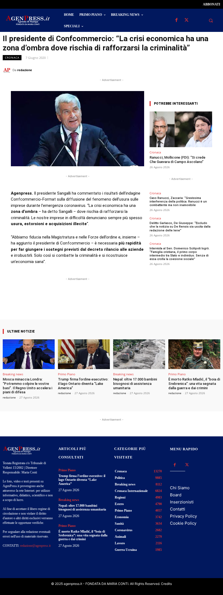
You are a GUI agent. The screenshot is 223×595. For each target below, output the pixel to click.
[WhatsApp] (189, 69)
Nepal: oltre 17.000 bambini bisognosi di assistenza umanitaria (135, 383)
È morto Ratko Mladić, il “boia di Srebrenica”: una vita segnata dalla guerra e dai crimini (194, 383)
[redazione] (8, 70)
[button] (211, 20)
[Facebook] (176, 20)
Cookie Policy (183, 523)
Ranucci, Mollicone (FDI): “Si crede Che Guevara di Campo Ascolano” (177, 159)
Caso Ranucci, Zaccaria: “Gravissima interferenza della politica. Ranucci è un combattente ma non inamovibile (178, 201)
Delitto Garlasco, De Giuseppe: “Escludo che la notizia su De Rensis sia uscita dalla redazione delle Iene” (180, 226)
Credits (166, 584)
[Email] (202, 69)
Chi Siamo (180, 487)
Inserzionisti (182, 502)
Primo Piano (66, 374)
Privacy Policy (183, 516)
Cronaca (12, 57)
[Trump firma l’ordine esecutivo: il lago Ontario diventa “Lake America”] (84, 354)
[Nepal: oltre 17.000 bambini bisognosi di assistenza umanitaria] (139, 354)
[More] (126, 303)
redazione (24, 70)
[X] (186, 20)
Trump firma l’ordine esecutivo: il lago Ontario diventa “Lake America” (83, 383)
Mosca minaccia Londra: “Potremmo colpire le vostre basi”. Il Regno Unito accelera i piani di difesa (27, 385)
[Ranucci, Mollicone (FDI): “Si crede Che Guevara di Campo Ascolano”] (181, 129)
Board (175, 494)
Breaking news (13, 374)
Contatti (177, 509)
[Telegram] (214, 69)
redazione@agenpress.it (35, 546)
